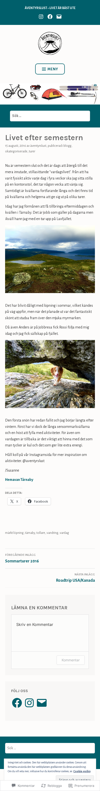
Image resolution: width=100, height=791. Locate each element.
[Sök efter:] (50, 116)
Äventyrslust (38, 146)
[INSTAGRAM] (41, 16)
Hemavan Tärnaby (19, 480)
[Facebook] (17, 703)
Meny (52, 69)
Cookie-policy (82, 771)
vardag (64, 533)
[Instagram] (29, 703)
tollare (40, 533)
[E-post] (42, 703)
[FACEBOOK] (50, 16)
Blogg (67, 146)
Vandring (52, 533)
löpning (18, 533)
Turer (32, 151)
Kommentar (71, 660)
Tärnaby (30, 533)
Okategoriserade (16, 151)
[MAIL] (59, 16)
